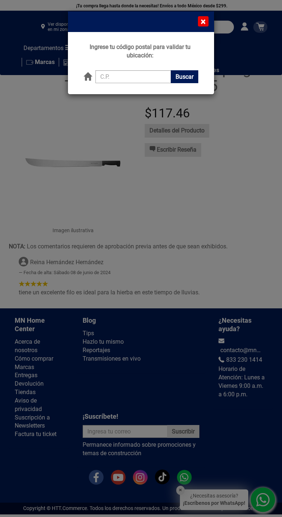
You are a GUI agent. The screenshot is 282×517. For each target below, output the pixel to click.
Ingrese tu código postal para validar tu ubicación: (140, 51)
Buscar (185, 76)
